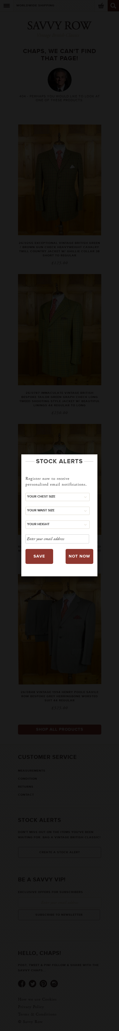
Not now (79, 556)
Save (39, 556)
